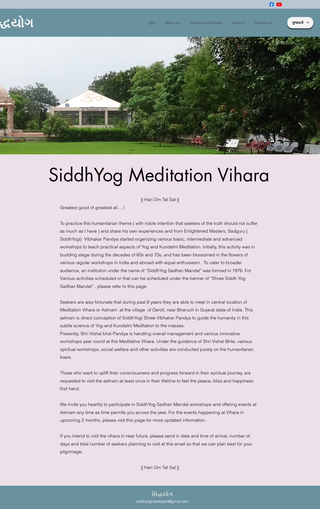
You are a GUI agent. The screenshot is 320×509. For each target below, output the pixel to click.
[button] (173, 23)
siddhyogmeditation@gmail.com (162, 501)
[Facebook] (271, 4)
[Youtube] (279, 4)
